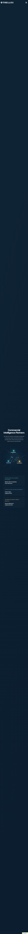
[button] (26, 2)
